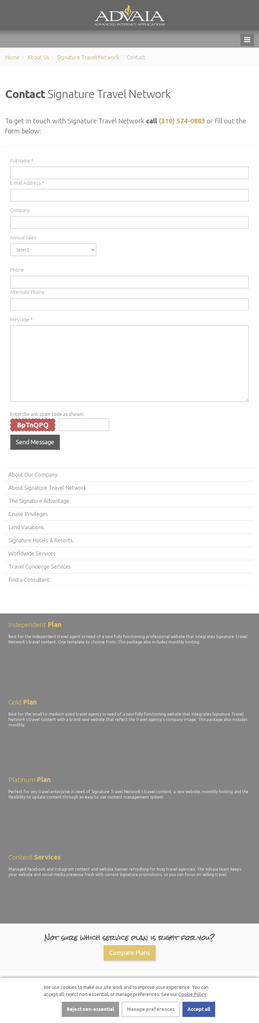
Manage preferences (151, 1009)
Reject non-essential (90, 1009)
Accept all (199, 1009)
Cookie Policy (192, 994)
